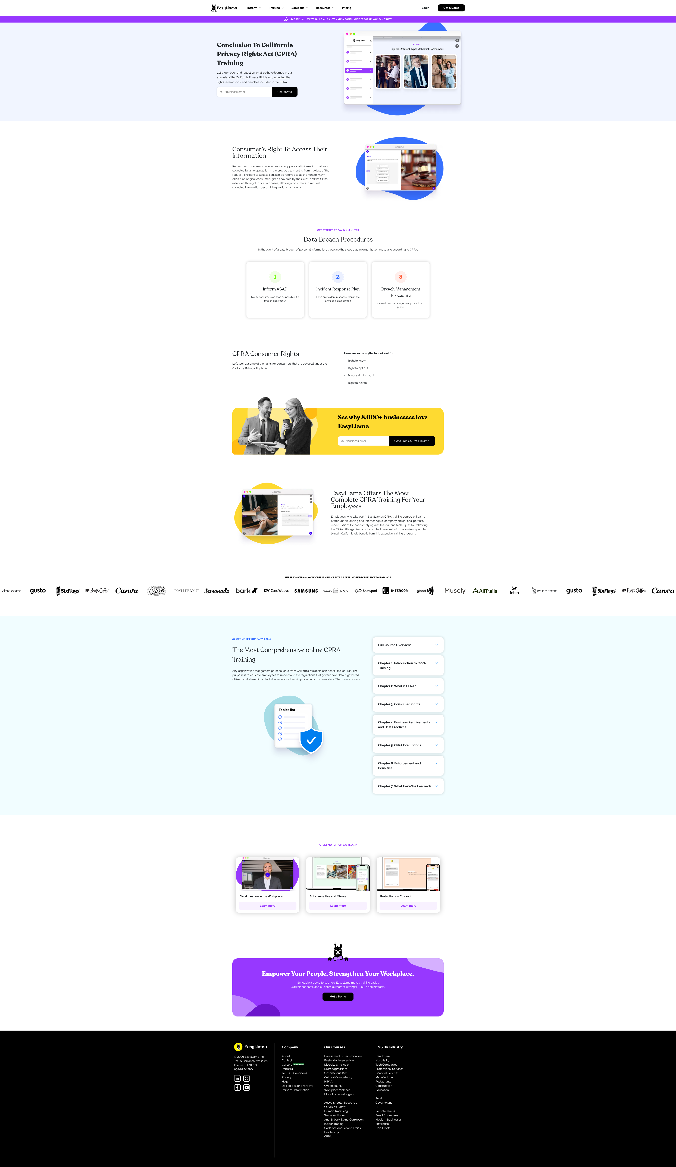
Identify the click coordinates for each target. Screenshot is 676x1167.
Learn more (268, 905)
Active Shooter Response (340, 1102)
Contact (287, 1060)
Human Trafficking (336, 1111)
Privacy (287, 1077)
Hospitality (382, 1060)
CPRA (328, 1136)
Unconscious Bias (336, 1073)
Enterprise (382, 1123)
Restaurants (383, 1081)
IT (376, 1094)
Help (285, 1081)
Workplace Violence (337, 1090)
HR (377, 1107)
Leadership (331, 1132)
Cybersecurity (333, 1085)
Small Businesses (386, 1115)
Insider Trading (333, 1123)
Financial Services (387, 1073)
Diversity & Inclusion (337, 1064)
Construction (383, 1085)
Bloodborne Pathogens (339, 1094)
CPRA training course (398, 516)
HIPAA (328, 1081)
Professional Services (389, 1069)
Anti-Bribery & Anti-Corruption (344, 1119)
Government (383, 1102)
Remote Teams (385, 1111)
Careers (287, 1064)
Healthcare (382, 1056)
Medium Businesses (388, 1119)
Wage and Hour (334, 1115)
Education (382, 1090)
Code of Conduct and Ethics (342, 1128)
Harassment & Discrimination (343, 1056)
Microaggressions (336, 1069)
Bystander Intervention (339, 1060)
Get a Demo (451, 8)
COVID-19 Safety (335, 1107)
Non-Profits (382, 1128)
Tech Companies (386, 1064)
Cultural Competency (338, 1077)
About (286, 1056)
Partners (287, 1069)
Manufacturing (385, 1077)
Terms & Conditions (294, 1073)
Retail (379, 1098)
